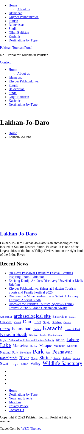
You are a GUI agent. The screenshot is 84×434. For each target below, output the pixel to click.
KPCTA (60, 340)
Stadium (66, 358)
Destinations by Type (23, 40)
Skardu (57, 358)
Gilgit (46, 322)
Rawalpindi (8, 358)
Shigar (34, 358)
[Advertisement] (42, 184)
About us (23, 9)
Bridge (72, 317)
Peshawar (62, 352)
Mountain (59, 345)
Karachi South (13, 334)
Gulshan (57, 322)
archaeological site (32, 316)
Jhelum (37, 329)
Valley (35, 363)
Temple (14, 364)
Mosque (45, 346)
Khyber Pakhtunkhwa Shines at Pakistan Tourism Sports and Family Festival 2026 (42, 290)
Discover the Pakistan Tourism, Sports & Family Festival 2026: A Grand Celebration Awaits (41, 306)
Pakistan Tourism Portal (16, 47)
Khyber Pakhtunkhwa (24, 17)
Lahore (73, 339)
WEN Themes (31, 428)
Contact (5, 62)
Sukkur (76, 358)
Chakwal (6, 322)
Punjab (13, 21)
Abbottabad (6, 316)
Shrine (45, 357)
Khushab (33, 335)
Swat (4, 363)
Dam (28, 321)
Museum (72, 345)
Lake (5, 345)
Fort (37, 322)
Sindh (13, 28)
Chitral (17, 322)
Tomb (24, 364)
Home (13, 5)
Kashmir (14, 36)
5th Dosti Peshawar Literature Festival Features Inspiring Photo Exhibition (41, 275)
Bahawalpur (60, 316)
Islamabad (15, 13)
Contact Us (16, 410)
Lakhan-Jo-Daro (18, 234)
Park (38, 351)
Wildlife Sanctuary (62, 363)
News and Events (21, 398)
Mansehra (20, 346)
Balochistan (17, 25)
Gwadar (67, 322)
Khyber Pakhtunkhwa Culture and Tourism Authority (27, 340)
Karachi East (72, 329)
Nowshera (25, 352)
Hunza (5, 329)
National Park (9, 352)
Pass (48, 352)
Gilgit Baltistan (19, 32)
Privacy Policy (18, 406)
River (24, 357)
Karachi (53, 328)
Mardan (33, 346)
